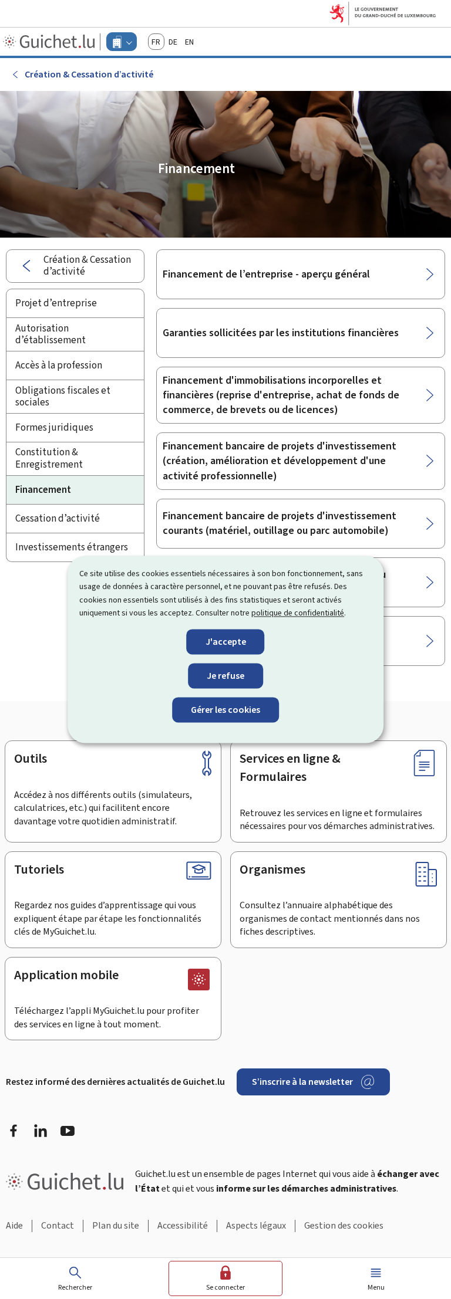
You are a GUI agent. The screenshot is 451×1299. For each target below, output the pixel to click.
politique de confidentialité (297, 613)
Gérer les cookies (225, 709)
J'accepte (226, 641)
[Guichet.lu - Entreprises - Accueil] (50, 42)
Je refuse (225, 675)
